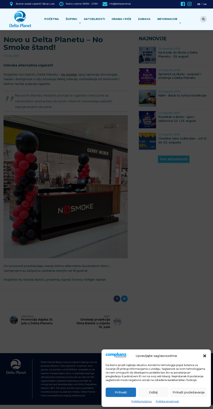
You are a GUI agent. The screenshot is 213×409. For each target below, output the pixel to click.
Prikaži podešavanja (188, 392)
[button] (205, 356)
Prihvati (121, 392)
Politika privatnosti (167, 401)
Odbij (153, 392)
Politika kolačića (141, 401)
